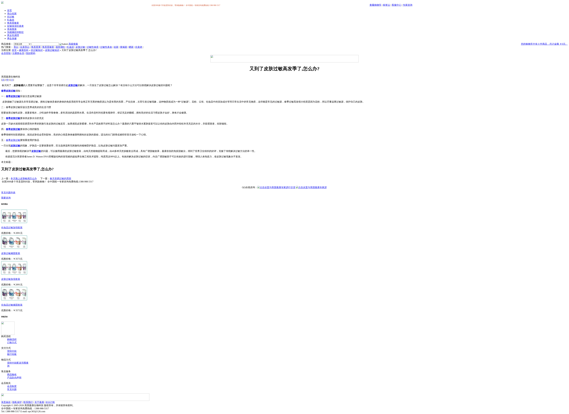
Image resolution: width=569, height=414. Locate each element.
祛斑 (116, 47)
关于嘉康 (39, 402)
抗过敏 (10, 16)
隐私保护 (17, 402)
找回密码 (30, 53)
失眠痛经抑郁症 (15, 32)
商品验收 (12, 374)
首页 (9, 10)
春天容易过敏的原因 (60, 178)
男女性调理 (13, 35)
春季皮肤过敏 (8, 90)
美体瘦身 (12, 29)
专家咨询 (407, 5)
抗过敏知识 (37, 50)
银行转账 (12, 354)
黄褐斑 (123, 47)
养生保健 (12, 38)
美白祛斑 (12, 13)
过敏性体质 (93, 47)
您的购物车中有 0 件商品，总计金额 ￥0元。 (544, 44)
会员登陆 (6, 53)
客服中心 (396, 5)
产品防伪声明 (14, 377)
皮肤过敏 (80, 47)
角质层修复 (13, 23)
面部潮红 (60, 47)
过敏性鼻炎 (106, 47)
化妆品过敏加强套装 (12, 227)
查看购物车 (375, 5)
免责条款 (6, 402)
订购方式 (12, 342)
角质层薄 (36, 47)
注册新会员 (18, 53)
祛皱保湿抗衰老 (15, 26)
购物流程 (12, 339)
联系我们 (28, 402)
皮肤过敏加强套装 (10, 279)
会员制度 (12, 386)
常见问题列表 (8, 192)
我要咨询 (6, 197)
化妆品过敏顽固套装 (12, 305)
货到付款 (12, 351)
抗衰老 (138, 47)
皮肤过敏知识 (52, 50)
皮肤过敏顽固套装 (10, 253)
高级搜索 (73, 44)
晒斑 (131, 47)
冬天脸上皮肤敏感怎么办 (24, 178)
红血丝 (10, 20)
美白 (16, 47)
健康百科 (23, 50)
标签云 (386, 5)
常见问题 (12, 389)
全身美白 (24, 47)
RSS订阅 (50, 402)
